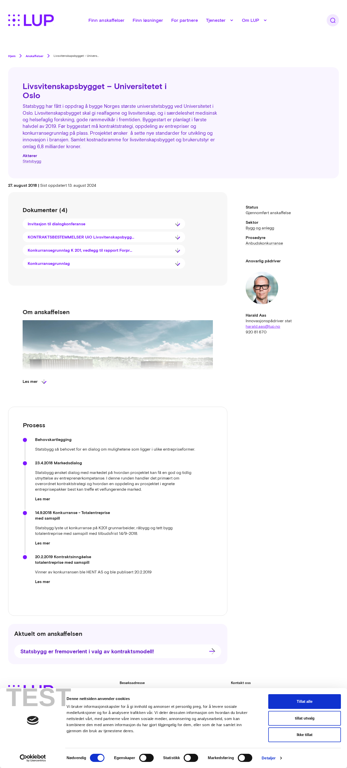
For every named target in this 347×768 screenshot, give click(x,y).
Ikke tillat (304, 734)
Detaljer (269, 758)
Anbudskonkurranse (264, 243)
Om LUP (250, 20)
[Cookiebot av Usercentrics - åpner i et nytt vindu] (33, 758)
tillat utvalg (304, 718)
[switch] (146, 758)
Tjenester (216, 20)
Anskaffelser (34, 56)
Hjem (11, 56)
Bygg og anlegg (260, 228)
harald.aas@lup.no (263, 326)
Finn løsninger (148, 20)
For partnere (184, 20)
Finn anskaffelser (106, 20)
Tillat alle (304, 701)
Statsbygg (32, 161)
